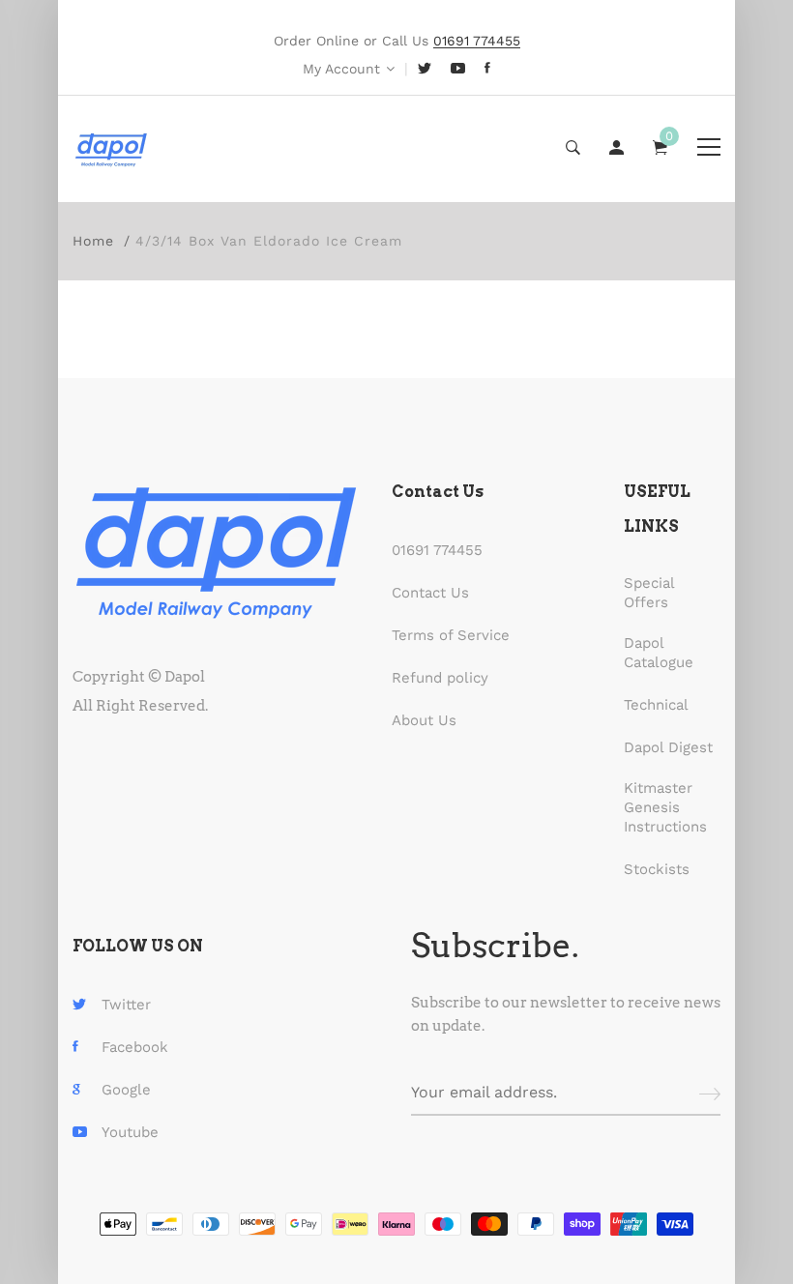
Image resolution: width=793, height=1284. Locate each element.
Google (126, 1089)
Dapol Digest (668, 747)
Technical (656, 705)
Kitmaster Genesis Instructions (665, 807)
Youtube (130, 1132)
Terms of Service (451, 635)
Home (93, 240)
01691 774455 (437, 550)
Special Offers (649, 592)
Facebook (135, 1047)
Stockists (657, 869)
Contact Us (430, 592)
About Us (424, 720)
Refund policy (440, 677)
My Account (341, 68)
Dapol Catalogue (658, 652)
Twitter (126, 1004)
